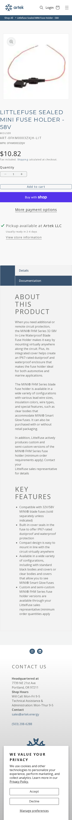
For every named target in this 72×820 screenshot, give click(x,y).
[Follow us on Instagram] (32, 651)
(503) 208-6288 (22, 724)
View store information (24, 237)
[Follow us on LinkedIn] (39, 651)
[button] (67, 8)
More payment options (36, 209)
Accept (34, 791)
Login (50, 8)
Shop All (8, 17)
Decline (34, 801)
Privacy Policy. (19, 782)
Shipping (22, 159)
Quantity (7, 167)
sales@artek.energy (25, 714)
